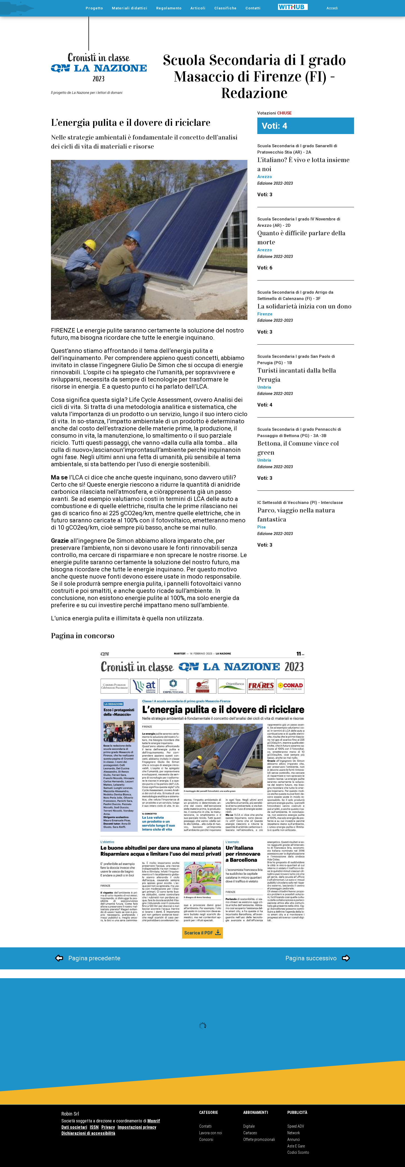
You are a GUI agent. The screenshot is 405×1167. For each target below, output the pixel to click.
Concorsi (206, 1139)
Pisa (261, 527)
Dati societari (74, 1127)
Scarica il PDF (198, 933)
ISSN (94, 1127)
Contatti (205, 1126)
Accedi (332, 8)
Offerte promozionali (259, 1139)
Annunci (293, 1139)
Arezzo (264, 176)
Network (293, 1133)
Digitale (249, 1126)
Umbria (264, 387)
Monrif (153, 1121)
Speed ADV (295, 1126)
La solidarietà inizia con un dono (304, 306)
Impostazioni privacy (137, 1127)
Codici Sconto (298, 1152)
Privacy (108, 1127)
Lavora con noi (210, 1133)
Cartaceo (250, 1133)
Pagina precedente (94, 958)
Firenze (264, 314)
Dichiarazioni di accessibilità (88, 1133)
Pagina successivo (311, 958)
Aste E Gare (296, 1146)
